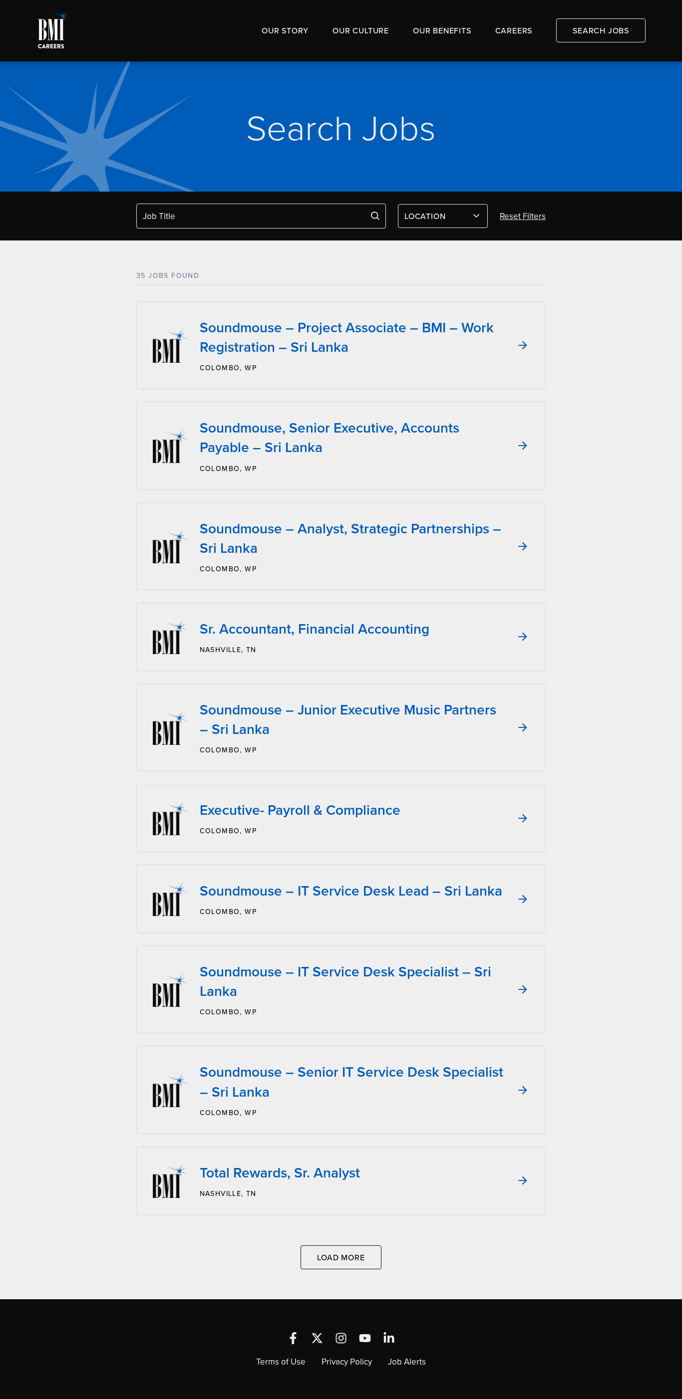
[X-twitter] (317, 1338)
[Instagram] (341, 1338)
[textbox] (436, 216)
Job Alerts (407, 1362)
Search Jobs (601, 30)
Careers (514, 30)
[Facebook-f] (293, 1338)
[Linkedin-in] (389, 1338)
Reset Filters (523, 216)
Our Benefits (442, 30)
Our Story (285, 30)
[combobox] (443, 216)
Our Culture (361, 30)
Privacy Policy (347, 1362)
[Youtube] (365, 1338)
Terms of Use (281, 1362)
